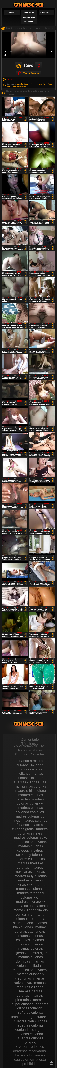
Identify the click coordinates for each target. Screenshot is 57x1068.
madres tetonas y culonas (31, 887)
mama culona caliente (31, 906)
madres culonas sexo (30, 837)
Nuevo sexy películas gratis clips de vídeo (29, 17)
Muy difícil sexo (36, 84)
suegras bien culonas (30, 1021)
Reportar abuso (30, 750)
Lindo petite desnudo (23, 84)
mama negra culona (29, 921)
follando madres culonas (30, 767)
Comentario (30, 739)
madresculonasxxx (30, 902)
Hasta (51, 1063)
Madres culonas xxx (28, 5)
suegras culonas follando (30, 1040)
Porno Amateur (48, 84)
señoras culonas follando (32, 1006)
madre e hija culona (30, 791)
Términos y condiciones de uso (29, 745)
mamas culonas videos (31, 970)
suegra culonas (37, 1017)
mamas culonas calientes (29, 938)
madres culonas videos (31, 842)
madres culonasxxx (30, 859)
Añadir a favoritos (31, 73)
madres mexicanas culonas (30, 870)
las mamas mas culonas (30, 784)
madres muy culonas (30, 876)
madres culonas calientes (16, 86)
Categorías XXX (46, 13)
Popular (12, 13)
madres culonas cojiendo (30, 801)
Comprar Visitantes (30, 754)
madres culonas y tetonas (30, 852)
